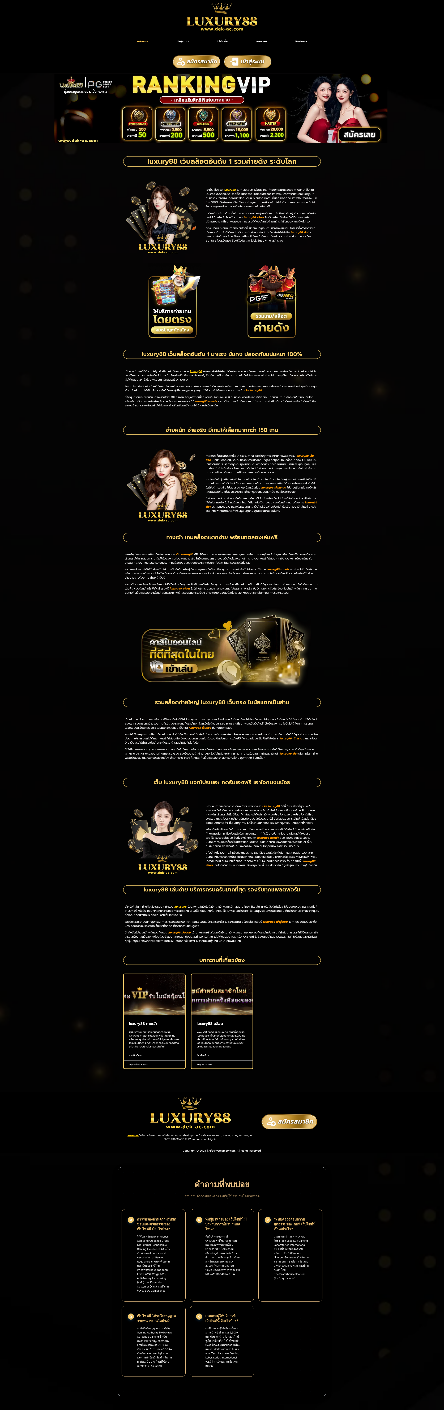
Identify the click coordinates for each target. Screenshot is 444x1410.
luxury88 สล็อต (210, 1023)
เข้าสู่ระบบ (182, 41)
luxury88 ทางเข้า (143, 1023)
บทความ (261, 41)
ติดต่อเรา (301, 41)
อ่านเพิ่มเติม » (135, 1055)
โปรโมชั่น (222, 41)
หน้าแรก (142, 41)
